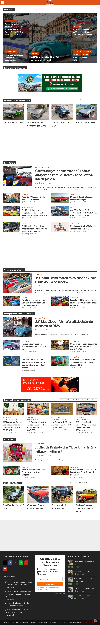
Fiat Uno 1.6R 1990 (85, 122)
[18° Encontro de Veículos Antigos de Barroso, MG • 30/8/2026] (62, 409)
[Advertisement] (50, 144)
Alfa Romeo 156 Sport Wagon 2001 (36, 124)
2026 (4, 418)
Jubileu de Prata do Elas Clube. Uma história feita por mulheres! (65, 449)
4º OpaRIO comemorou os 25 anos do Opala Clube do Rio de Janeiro (82, 32)
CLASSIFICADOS (11, 483)
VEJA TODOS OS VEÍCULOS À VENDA (80, 100)
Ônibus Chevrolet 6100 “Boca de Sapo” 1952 (86, 508)
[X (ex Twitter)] (15, 562)
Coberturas (77, 26)
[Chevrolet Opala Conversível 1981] (38, 494)
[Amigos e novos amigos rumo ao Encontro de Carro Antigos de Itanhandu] (60, 470)
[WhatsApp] (21, 562)
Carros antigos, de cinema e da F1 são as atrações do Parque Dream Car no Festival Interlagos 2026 (14, 29)
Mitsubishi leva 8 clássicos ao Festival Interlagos (82, 198)
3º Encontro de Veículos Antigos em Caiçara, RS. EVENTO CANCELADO (83, 346)
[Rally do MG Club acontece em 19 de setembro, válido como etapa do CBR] (60, 361)
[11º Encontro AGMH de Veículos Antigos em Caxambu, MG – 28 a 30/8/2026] (13, 409)
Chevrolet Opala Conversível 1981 (36, 507)
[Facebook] (10, 562)
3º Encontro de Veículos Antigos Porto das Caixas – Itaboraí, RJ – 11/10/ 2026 (18, 584)
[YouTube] (5, 569)
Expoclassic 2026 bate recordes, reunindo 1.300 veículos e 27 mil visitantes (83, 302)
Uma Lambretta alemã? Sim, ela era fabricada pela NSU (83, 227)
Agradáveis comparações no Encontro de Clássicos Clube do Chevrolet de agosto (35, 302)
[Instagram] (5, 562)
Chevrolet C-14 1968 (13, 122)
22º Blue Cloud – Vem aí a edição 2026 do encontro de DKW (64, 324)
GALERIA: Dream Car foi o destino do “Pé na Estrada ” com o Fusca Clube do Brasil (83, 213)
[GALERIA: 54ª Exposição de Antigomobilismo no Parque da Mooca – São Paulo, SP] (11, 227)
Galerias (73, 207)
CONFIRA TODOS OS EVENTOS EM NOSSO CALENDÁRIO (75, 399)
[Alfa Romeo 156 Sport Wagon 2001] (38, 112)
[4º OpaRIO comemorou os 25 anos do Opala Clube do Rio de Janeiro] (84, 25)
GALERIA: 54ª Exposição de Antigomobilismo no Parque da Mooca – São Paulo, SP (34, 228)
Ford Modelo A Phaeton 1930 (58, 507)
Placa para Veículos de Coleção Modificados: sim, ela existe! (14, 57)
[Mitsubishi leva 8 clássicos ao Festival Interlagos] (60, 198)
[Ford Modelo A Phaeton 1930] (62, 494)
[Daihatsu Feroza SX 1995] (62, 112)
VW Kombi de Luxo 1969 (80, 58)
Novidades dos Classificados (16, 100)
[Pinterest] (26, 562)
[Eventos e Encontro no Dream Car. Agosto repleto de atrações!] (11, 470)
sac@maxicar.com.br (88, 623)
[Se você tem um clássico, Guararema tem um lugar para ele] (11, 345)
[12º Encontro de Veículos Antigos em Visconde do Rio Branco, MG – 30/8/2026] (38, 409)
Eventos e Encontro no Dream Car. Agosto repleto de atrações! (34, 472)
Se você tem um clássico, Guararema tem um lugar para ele (34, 346)
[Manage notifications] (95, 620)
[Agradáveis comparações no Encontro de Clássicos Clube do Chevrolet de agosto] (11, 301)
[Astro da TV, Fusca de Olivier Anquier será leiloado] (50, 38)
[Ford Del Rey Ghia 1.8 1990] (13, 494)
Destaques (87, 51)
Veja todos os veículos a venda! (79, 482)
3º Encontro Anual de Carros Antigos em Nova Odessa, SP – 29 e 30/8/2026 (86, 426)
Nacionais (77, 54)
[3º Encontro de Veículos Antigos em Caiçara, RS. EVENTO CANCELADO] (60, 345)
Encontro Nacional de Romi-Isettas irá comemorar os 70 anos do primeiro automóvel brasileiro (33, 364)
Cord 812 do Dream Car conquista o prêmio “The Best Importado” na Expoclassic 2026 (35, 213)
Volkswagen (77, 51)
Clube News (39, 444)
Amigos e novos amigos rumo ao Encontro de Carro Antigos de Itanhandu (83, 472)
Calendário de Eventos (10, 420)
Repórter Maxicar (11, 52)
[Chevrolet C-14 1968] (13, 112)
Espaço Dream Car (12, 21)
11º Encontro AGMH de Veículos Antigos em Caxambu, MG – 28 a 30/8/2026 (13, 426)
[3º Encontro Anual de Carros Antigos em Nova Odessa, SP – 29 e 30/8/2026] (86, 409)
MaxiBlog (35, 53)
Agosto (8, 418)
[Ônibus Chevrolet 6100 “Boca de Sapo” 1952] (86, 494)
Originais (85, 54)
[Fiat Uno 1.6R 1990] (86, 112)
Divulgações (40, 318)
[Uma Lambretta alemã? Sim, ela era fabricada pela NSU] (60, 227)
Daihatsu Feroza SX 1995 (61, 124)
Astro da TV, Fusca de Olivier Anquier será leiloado (45, 58)
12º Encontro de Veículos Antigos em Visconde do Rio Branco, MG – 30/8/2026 (37, 426)
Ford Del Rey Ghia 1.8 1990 (13, 507)
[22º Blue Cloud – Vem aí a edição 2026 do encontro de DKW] (17, 327)
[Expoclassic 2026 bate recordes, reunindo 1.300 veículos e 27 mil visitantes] (60, 301)
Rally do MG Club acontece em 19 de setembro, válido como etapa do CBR (82, 362)
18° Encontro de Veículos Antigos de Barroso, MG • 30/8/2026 (61, 425)
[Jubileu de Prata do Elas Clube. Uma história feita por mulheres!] (17, 452)
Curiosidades (74, 223)
